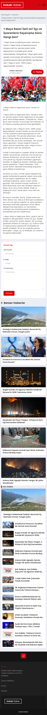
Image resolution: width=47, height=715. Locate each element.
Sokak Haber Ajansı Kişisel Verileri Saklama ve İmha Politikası (11, 673)
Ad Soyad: (8, 250)
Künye (3, 686)
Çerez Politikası (7, 681)
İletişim (4, 691)
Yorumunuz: (8, 268)
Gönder (9, 293)
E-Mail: (6, 259)
